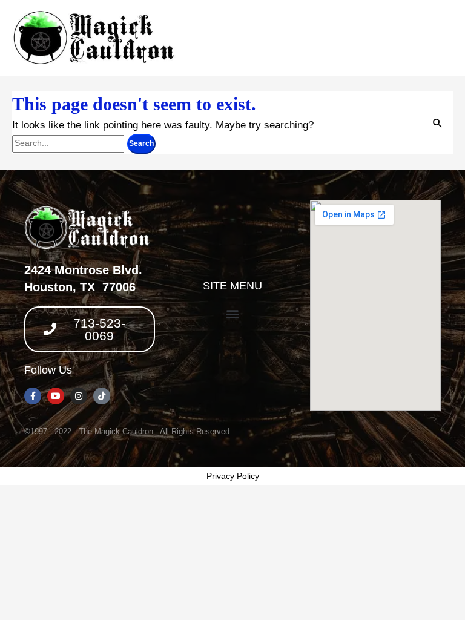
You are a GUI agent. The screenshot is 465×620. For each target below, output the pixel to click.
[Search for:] (69, 142)
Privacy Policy (232, 476)
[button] (232, 313)
